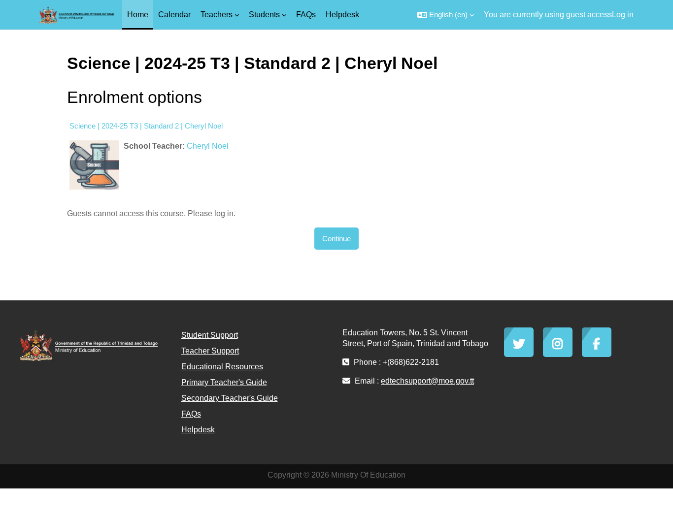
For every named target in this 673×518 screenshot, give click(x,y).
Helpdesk (198, 429)
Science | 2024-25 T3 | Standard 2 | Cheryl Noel (146, 126)
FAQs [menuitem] (306, 14)
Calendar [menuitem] (174, 14)
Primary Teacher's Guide (224, 382)
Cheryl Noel (208, 146)
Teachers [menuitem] (217, 14)
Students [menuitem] (264, 14)
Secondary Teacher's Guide (229, 398)
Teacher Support (210, 351)
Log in (623, 14)
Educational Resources (222, 366)
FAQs (191, 414)
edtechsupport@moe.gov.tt (427, 381)
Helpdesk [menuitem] (342, 14)
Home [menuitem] (137, 14)
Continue (336, 238)
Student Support (209, 335)
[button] (445, 15)
